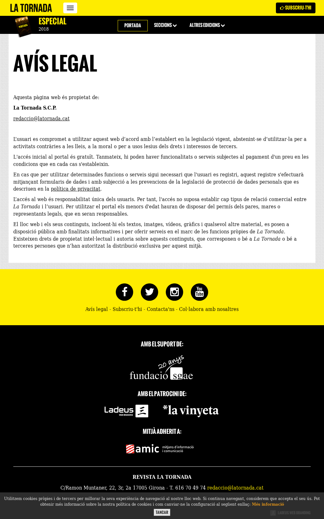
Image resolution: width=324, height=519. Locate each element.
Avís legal (96, 309)
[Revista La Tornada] (31, 8)
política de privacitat (75, 188)
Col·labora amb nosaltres (209, 309)
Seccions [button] (163, 25)
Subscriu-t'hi (297, 7)
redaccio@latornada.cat (41, 118)
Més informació (268, 504)
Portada (132, 25)
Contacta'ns (160, 309)
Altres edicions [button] (205, 25)
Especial (52, 21)
